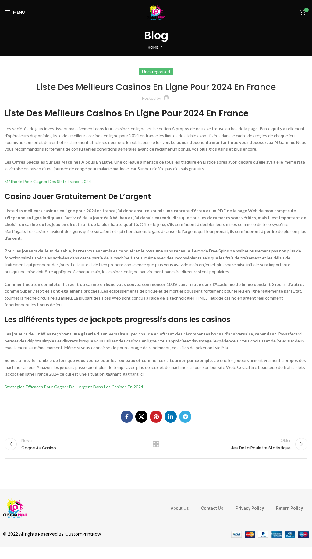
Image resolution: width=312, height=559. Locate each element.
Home (153, 47)
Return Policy (289, 508)
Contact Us (212, 508)
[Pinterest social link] (156, 417)
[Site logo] (156, 11)
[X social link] (141, 417)
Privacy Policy (250, 508)
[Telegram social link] (185, 417)
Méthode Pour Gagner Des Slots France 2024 (48, 181)
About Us (180, 508)
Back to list (156, 444)
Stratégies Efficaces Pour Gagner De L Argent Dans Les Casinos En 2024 (74, 386)
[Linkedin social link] (171, 417)
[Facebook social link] (127, 417)
